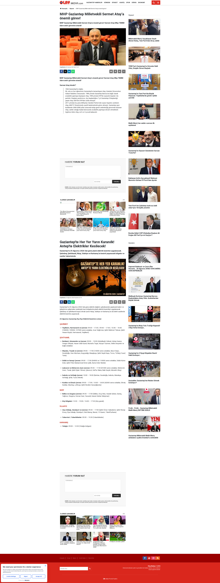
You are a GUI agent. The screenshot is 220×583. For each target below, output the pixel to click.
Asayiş (121, 2)
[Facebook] (61, 71)
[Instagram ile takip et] (153, 558)
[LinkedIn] (69, 71)
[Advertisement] (93, 136)
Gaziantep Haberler (94, 2)
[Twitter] (65, 71)
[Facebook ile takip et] (145, 558)
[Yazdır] (111, 71)
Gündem (107, 2)
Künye (68, 558)
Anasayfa (64, 8)
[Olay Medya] (71, 2)
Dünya (134, 2)
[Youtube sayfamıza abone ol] (149, 558)
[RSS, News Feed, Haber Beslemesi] (158, 558)
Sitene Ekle (91, 558)
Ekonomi (141, 2)
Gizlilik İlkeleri (82, 558)
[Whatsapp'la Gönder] (73, 71)
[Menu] (158, 2)
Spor (128, 2)
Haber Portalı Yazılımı (111, 578)
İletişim (74, 558)
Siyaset (115, 2)
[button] (115, 71)
